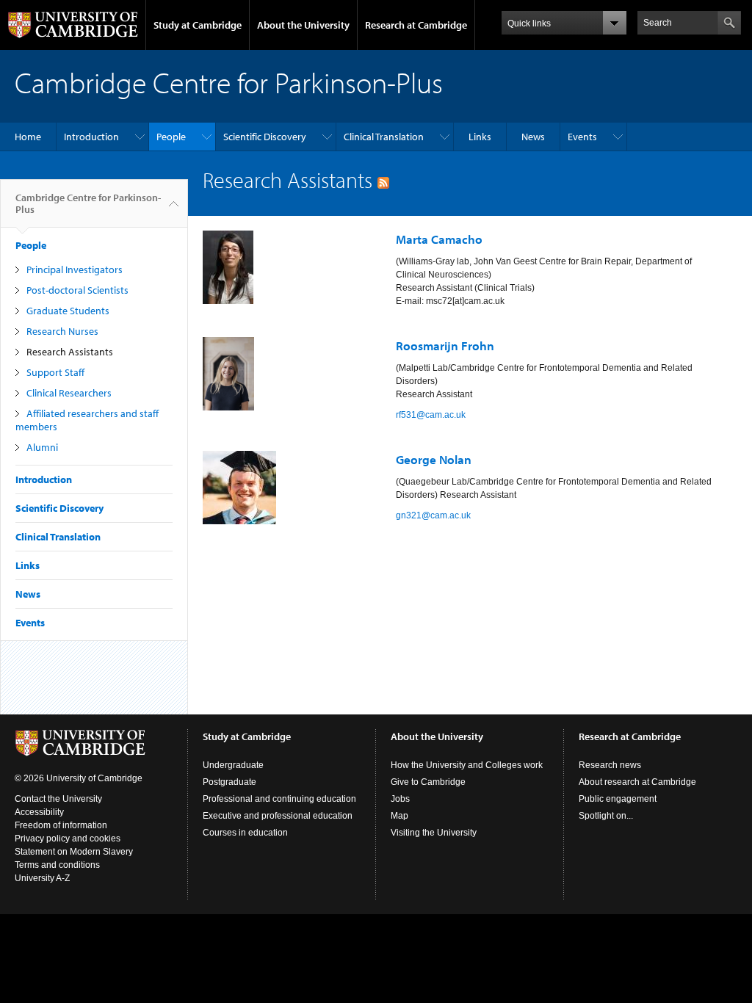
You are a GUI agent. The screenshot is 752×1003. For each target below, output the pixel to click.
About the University (303, 25)
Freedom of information (61, 825)
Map (399, 816)
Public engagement (618, 799)
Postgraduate (229, 782)
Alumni (42, 447)
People (171, 136)
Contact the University (58, 799)
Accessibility (39, 812)
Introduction (91, 136)
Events (582, 136)
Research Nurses (62, 331)
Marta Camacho (439, 239)
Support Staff (55, 372)
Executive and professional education (277, 816)
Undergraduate (233, 765)
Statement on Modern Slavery (74, 852)
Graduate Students (67, 310)
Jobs (400, 799)
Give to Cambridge (428, 782)
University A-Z (42, 878)
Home (28, 136)
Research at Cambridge (416, 25)
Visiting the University (434, 833)
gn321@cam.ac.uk (433, 515)
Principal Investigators (74, 269)
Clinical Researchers (69, 392)
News (533, 136)
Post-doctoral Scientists (77, 290)
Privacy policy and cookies (67, 838)
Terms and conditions (57, 865)
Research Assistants (69, 351)
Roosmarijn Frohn (445, 345)
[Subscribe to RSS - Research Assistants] (383, 180)
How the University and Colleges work (467, 765)
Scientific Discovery (264, 136)
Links (480, 136)
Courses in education (245, 833)
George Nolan (433, 459)
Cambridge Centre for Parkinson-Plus (88, 203)
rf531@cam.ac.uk (431, 415)
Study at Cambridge (197, 25)
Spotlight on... (606, 816)
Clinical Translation (384, 136)
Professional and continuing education (279, 799)
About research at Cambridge (637, 782)
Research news (610, 765)
